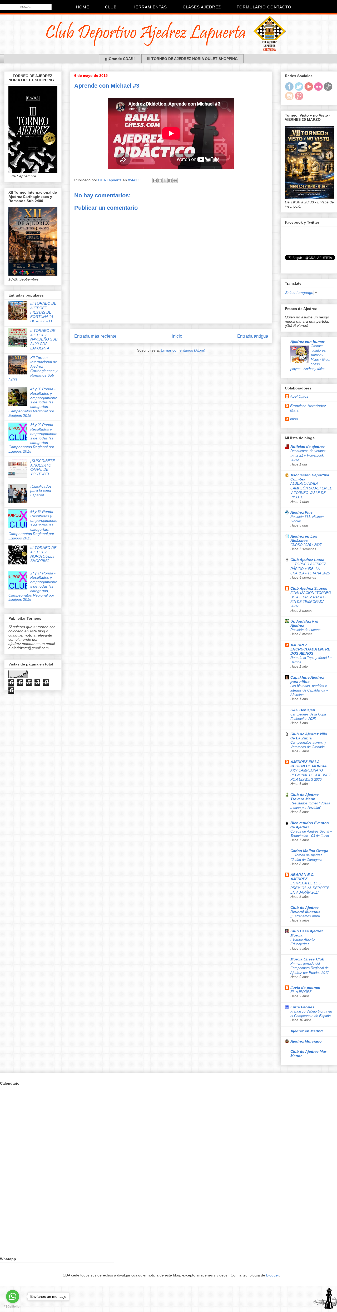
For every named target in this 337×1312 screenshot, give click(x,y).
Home (82, 7)
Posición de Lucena (305, 630)
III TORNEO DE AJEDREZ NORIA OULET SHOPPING (192, 59)
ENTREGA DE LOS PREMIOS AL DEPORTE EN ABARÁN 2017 (309, 887)
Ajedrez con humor (307, 341)
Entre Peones (302, 1007)
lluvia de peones (305, 987)
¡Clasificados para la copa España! (41, 490)
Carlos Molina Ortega (309, 851)
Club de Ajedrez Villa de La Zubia (308, 736)
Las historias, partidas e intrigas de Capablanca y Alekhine (309, 690)
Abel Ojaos (299, 396)
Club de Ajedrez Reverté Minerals (305, 909)
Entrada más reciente (95, 336)
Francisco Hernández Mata (308, 408)
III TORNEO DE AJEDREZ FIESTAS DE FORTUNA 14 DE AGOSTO (43, 312)
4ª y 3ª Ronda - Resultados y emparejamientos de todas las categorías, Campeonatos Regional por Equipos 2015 (32, 402)
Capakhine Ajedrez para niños (307, 679)
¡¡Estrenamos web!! (305, 916)
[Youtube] (308, 89)
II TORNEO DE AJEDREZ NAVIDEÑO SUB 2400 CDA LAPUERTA (43, 339)
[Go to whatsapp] (12, 1296)
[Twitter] (299, 89)
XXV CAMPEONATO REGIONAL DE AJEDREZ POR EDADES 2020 (310, 775)
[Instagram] (289, 99)
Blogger (272, 1275)
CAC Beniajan (302, 710)
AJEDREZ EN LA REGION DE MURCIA (308, 764)
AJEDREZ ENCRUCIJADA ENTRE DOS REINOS (310, 649)
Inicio (177, 336)
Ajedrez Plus (301, 512)
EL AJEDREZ (300, 992)
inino (294, 419)
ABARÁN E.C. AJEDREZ (302, 877)
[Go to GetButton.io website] (12, 1306)
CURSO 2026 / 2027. (306, 545)
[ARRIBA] (325, 1299)
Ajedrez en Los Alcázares (303, 538)
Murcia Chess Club (307, 959)
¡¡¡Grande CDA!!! (120, 59)
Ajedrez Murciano (306, 1041)
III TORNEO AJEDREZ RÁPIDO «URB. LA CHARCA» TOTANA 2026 (310, 568)
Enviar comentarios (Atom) (183, 350)
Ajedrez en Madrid (306, 1031)
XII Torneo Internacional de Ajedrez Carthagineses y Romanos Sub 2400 (32, 368)
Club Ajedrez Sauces (308, 588)
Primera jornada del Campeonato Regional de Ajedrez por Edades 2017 (309, 968)
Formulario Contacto (264, 7)
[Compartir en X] (165, 180)
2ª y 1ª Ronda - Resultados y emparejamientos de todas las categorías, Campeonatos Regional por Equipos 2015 (32, 586)
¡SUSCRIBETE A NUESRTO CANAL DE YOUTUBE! (42, 467)
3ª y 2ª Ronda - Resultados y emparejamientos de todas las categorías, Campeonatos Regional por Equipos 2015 (32, 438)
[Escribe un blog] (160, 180)
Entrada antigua (252, 336)
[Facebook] (289, 89)
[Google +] (328, 89)
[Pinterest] (299, 99)
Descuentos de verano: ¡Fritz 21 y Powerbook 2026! (308, 455)
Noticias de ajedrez (307, 446)
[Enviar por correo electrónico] (155, 180)
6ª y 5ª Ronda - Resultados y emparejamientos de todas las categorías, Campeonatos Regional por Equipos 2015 (32, 524)
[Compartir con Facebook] (170, 180)
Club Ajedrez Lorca (307, 560)
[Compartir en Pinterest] (175, 180)
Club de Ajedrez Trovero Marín (304, 797)
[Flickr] (318, 89)
